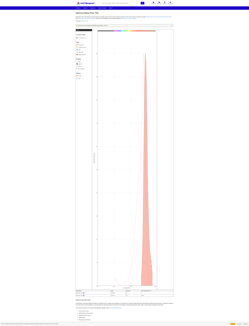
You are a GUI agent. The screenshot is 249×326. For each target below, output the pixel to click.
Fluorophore (80, 45)
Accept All (233, 323)
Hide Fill (79, 64)
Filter (78, 49)
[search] (142, 3)
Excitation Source (81, 47)
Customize (239, 323)
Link (78, 78)
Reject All (245, 323)
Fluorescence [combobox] (82, 37)
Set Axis (79, 66)
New (78, 61)
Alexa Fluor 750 (84, 21)
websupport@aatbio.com (116, 308)
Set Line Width (80, 69)
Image (78, 76)
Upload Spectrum (81, 54)
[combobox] (121, 3)
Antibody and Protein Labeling (128, 18)
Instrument (79, 52)
